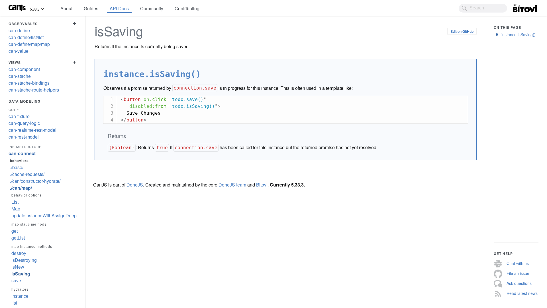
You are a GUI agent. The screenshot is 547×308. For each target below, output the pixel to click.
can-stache (20, 76)
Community (151, 8)
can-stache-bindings (29, 83)
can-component (24, 69)
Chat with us (518, 263)
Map (15, 208)
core (14, 109)
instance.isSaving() (518, 34)
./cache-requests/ (27, 174)
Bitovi (518, 6)
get (14, 231)
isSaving (20, 273)
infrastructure (25, 146)
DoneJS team (232, 184)
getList (18, 237)
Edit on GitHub (461, 31)
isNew (17, 267)
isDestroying (24, 260)
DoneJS (134, 184)
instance (19, 296)
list (14, 302)
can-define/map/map (29, 44)
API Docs (119, 8)
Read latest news (522, 293)
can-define (19, 30)
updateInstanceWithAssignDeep (44, 215)
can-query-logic (24, 123)
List (15, 201)
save (16, 280)
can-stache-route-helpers (34, 89)
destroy (18, 253)
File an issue (518, 273)
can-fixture (19, 116)
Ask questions (519, 283)
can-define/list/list (26, 37)
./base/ (16, 167)
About (66, 8)
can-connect (22, 153)
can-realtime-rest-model (32, 130)
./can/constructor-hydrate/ (35, 181)
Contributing (187, 8)
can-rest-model (24, 136)
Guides (91, 8)
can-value (18, 51)
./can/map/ (21, 188)
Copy (461, 100)
